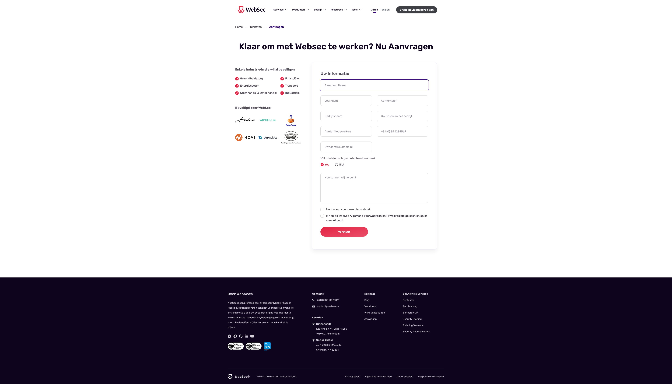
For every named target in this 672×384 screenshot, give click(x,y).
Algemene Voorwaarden (366, 215)
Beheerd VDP (410, 312)
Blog (366, 300)
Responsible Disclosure (431, 376)
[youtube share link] (252, 336)
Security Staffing (412, 319)
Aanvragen (370, 319)
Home (239, 27)
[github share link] (241, 336)
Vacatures (370, 306)
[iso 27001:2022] (235, 346)
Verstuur (344, 231)
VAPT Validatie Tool (374, 312)
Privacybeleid (395, 215)
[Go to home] (251, 9)
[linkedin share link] (246, 336)
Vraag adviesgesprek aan (417, 9)
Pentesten (408, 300)
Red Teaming (410, 306)
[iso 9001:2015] (253, 346)
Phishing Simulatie (413, 325)
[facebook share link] (235, 336)
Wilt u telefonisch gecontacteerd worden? (347, 158)
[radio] (324, 164)
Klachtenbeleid (405, 376)
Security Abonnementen (416, 331)
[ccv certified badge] (267, 346)
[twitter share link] (229, 336)
